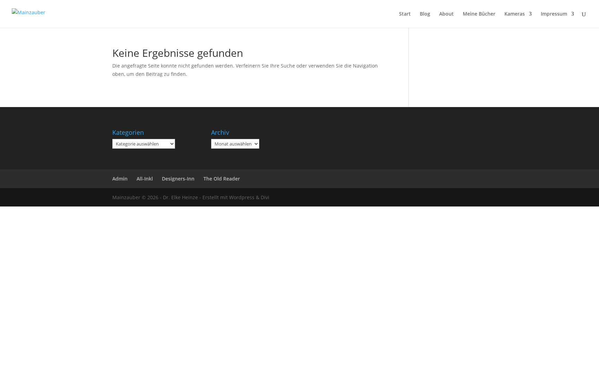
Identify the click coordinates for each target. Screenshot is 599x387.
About (446, 14)
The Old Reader (221, 178)
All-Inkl (145, 178)
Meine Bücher (479, 14)
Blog (425, 14)
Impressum (554, 14)
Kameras (514, 14)
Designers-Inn (178, 178)
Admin (120, 178)
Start (405, 14)
